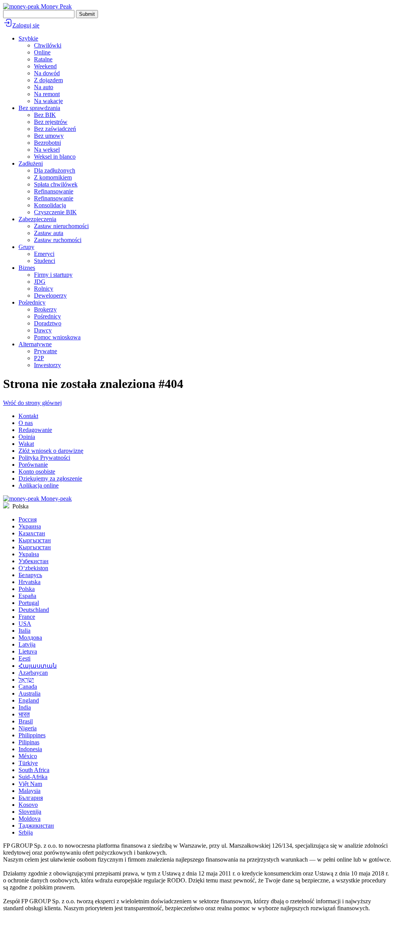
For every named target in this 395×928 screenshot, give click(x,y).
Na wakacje (48, 101)
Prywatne (45, 351)
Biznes (27, 267)
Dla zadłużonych (54, 170)
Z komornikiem (53, 177)
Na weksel (47, 149)
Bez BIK (45, 115)
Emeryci (44, 254)
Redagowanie (35, 430)
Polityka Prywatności (44, 457)
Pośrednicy (32, 302)
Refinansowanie (53, 191)
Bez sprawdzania (39, 108)
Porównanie (33, 464)
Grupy (26, 247)
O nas (26, 423)
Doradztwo (47, 323)
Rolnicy (43, 288)
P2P (39, 358)
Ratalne (43, 59)
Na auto (43, 87)
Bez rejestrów (51, 122)
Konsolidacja (50, 205)
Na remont (47, 94)
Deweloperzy (50, 295)
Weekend (45, 66)
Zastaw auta (48, 233)
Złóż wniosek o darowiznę (51, 450)
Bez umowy (49, 135)
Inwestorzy (47, 365)
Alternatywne (35, 344)
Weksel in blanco (55, 156)
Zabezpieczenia (37, 219)
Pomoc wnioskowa (57, 337)
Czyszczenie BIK (55, 212)
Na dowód (47, 73)
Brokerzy (45, 309)
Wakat (26, 443)
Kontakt (28, 416)
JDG (40, 281)
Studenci (44, 260)
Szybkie (28, 38)
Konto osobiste (37, 471)
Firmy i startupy (53, 274)
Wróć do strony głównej (32, 403)
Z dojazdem (48, 80)
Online (42, 52)
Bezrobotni (47, 142)
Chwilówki (47, 45)
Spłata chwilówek (56, 184)
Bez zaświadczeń (55, 128)
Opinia (27, 437)
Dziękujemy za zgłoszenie (50, 478)
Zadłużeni (31, 163)
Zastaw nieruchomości (61, 226)
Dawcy (43, 330)
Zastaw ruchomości (57, 240)
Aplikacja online (39, 485)
